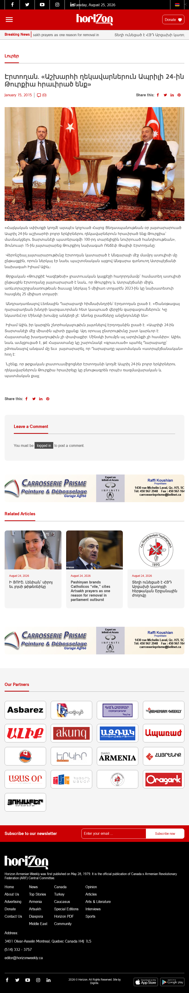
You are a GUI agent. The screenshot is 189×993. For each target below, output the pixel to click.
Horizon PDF (64, 916)
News (33, 887)
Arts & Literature (98, 901)
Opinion (91, 887)
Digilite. (94, 983)
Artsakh (35, 909)
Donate (171, 19)
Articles (91, 894)
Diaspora (36, 916)
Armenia (35, 901)
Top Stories (37, 894)
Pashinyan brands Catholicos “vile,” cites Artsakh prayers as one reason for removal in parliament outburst (90, 591)
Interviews (93, 909)
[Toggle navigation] (9, 19)
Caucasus (62, 901)
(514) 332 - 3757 (18, 949)
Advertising (13, 901)
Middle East (38, 923)
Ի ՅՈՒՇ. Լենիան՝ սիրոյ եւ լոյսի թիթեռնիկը (31, 584)
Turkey (59, 894)
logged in (44, 445)
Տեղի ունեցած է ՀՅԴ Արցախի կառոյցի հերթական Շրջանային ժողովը (154, 589)
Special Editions (66, 909)
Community (62, 923)
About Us (12, 894)
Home (9, 887)
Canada (60, 887)
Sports (90, 916)
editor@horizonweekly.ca (24, 957)
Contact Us (13, 916)
